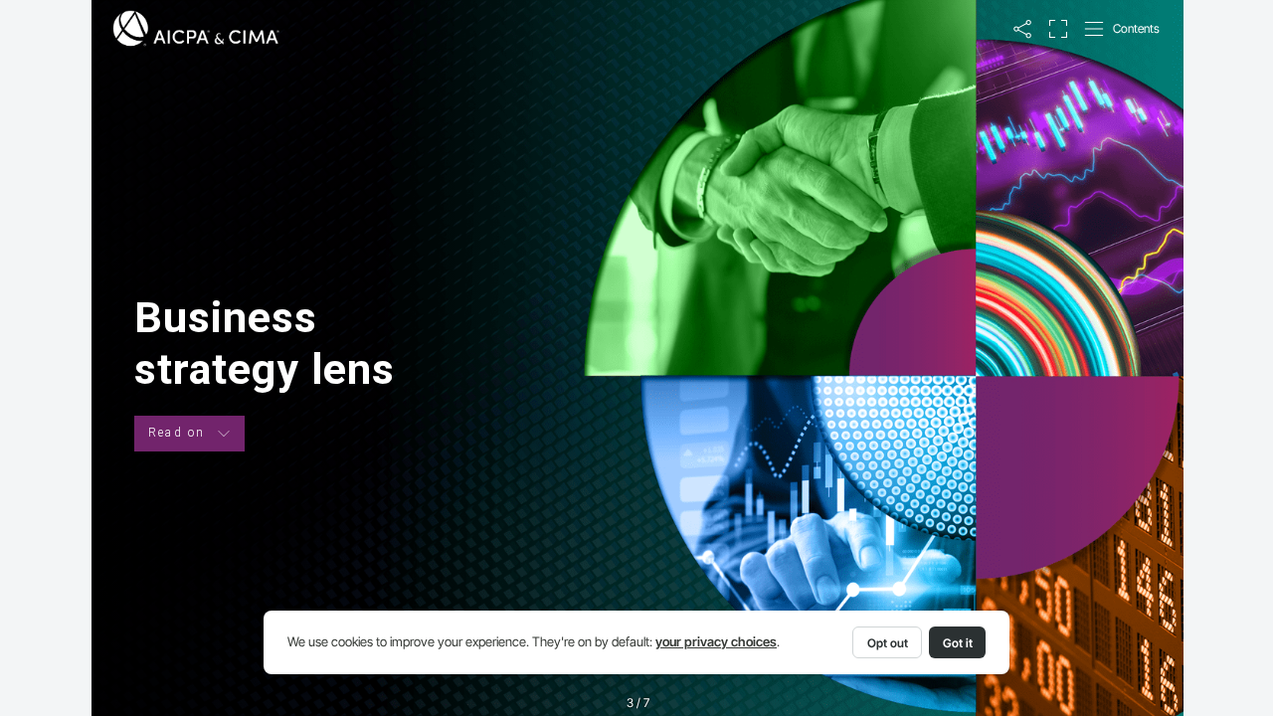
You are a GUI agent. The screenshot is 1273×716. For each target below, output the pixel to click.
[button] (1022, 29)
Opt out (887, 642)
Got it (958, 642)
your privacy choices (716, 641)
